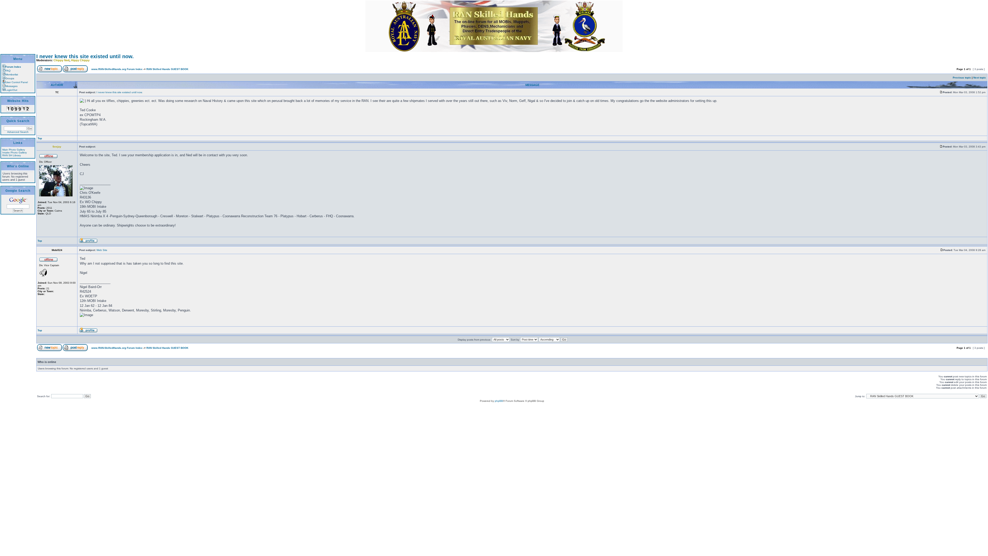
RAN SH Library (11, 155)
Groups (9, 78)
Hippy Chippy (80, 60)
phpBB (499, 400)
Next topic (979, 77)
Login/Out (11, 90)
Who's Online (18, 166)
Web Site (101, 250)
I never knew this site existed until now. (85, 56)
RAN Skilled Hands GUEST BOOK (167, 69)
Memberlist (11, 74)
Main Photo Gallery (13, 149)
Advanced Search (18, 132)
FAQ (8, 70)
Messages (11, 86)
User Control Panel (16, 82)
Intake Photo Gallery (14, 152)
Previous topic (962, 77)
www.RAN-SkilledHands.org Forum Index (117, 69)
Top (40, 138)
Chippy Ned (61, 60)
